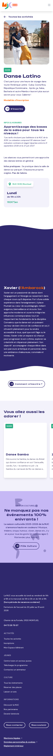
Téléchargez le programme (16, 651)
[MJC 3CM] (10, 5)
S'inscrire (17, 109)
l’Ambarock (32, 288)
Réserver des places (13, 673)
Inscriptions (9, 629)
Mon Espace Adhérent (14, 633)
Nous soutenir (39, 711)
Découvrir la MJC (11, 691)
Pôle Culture (29, 546)
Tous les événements (13, 669)
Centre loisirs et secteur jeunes (18, 647)
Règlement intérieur (14, 732)
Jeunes (7, 641)
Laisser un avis (10, 677)
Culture (8, 663)
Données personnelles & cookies (19, 728)
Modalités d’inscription (16, 100)
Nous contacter (14, 711)
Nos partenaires (11, 695)
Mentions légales (12, 724)
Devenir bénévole (11, 699)
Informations (11, 685)
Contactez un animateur (15, 655)
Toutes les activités (12, 624)
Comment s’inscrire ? (29, 384)
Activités (9, 619)
